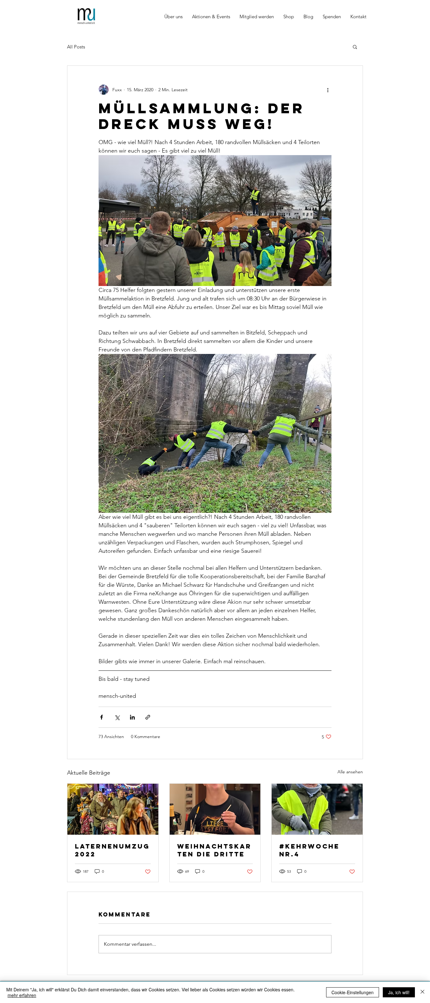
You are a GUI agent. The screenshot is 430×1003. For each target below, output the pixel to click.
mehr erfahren (22, 995)
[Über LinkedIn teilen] (132, 717)
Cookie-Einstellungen (352, 992)
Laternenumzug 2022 (112, 850)
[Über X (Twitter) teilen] (117, 717)
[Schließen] (422, 992)
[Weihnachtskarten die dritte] (215, 809)
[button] (355, 46)
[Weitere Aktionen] (327, 89)
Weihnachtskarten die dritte (214, 850)
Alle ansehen (350, 772)
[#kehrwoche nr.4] (317, 809)
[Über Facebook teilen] (102, 717)
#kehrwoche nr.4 (309, 850)
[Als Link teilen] (148, 717)
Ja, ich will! (399, 992)
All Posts (76, 47)
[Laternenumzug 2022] (112, 809)
